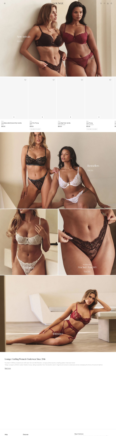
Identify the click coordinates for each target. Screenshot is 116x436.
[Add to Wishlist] (25, 80)
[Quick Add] (14, 117)
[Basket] (111, 3)
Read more (8, 368)
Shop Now (20, 41)
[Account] (107, 3)
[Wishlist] (104, 3)
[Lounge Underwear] (58, 3)
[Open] (4, 3)
